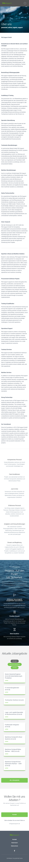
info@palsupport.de (14, 823)
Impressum (14, 842)
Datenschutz (14, 846)
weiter (6, 680)
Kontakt (14, 814)
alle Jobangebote (14, 780)
